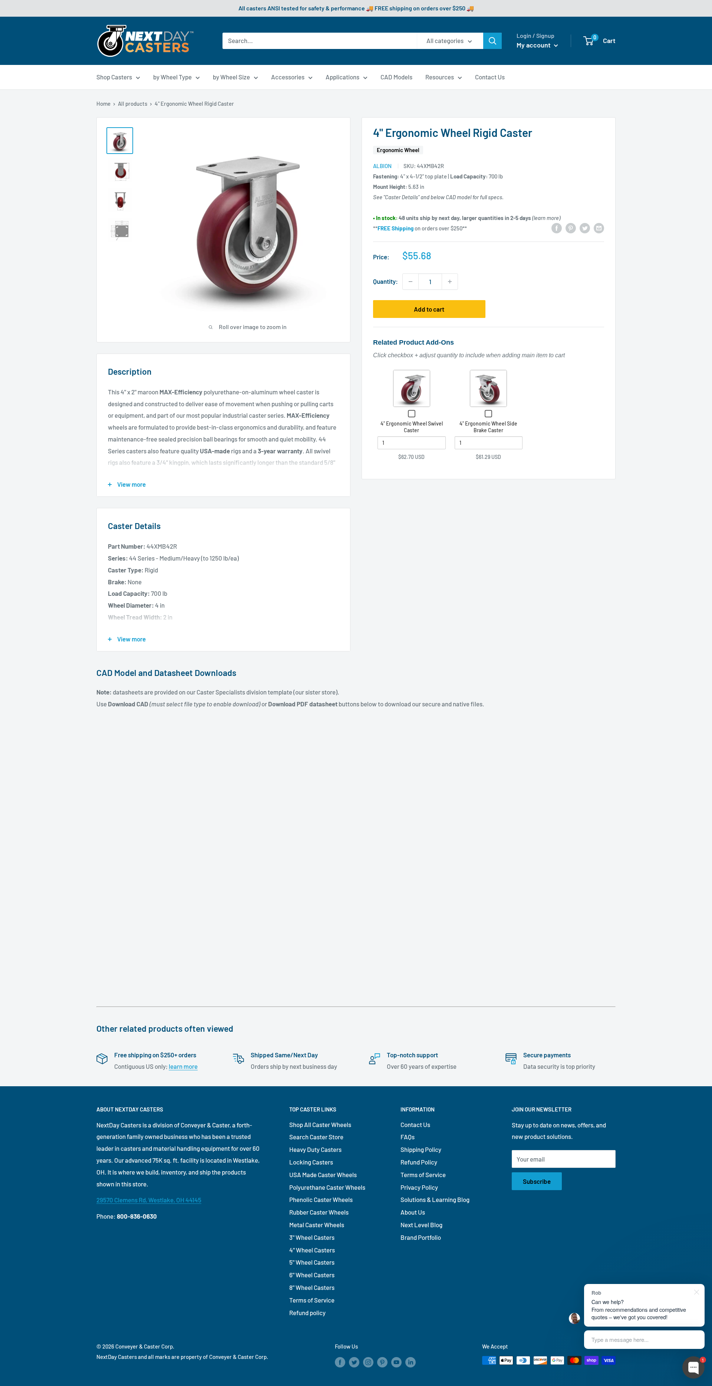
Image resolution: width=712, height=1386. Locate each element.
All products (132, 103)
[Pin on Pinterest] (571, 227)
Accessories (287, 77)
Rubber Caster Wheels (319, 1212)
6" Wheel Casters (311, 1274)
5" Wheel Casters (311, 1262)
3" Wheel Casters (311, 1237)
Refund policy (307, 1312)
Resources (439, 77)
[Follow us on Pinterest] (382, 1361)
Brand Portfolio (420, 1237)
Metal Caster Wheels (316, 1224)
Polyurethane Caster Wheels (327, 1187)
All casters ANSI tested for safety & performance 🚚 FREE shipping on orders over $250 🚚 (356, 8)
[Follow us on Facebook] (340, 1361)
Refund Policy (418, 1162)
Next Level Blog (421, 1224)
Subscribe (537, 1181)
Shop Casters (114, 77)
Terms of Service (311, 1300)
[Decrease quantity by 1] (410, 281)
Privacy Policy (419, 1187)
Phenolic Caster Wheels (321, 1199)
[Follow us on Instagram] (368, 1361)
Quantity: (385, 281)
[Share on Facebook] (556, 227)
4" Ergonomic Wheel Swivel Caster (411, 426)
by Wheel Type (172, 77)
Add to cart (429, 309)
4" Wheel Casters (312, 1250)
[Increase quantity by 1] (450, 281)
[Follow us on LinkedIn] (410, 1361)
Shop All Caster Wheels (320, 1124)
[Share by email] (599, 227)
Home (103, 103)
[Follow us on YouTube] (396, 1361)
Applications (342, 77)
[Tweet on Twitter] (585, 227)
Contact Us (490, 77)
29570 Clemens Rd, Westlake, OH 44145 (148, 1199)
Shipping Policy (420, 1149)
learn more (183, 1066)
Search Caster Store (316, 1136)
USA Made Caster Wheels (323, 1174)
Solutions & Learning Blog (434, 1199)
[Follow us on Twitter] (354, 1361)
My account (534, 45)
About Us (412, 1212)
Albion (382, 165)
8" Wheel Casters (311, 1287)
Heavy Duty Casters (315, 1149)
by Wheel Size (231, 77)
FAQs (407, 1136)
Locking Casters (311, 1162)
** (393, 228)
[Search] (492, 41)
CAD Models (396, 77)
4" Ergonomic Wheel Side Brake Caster (488, 426)
